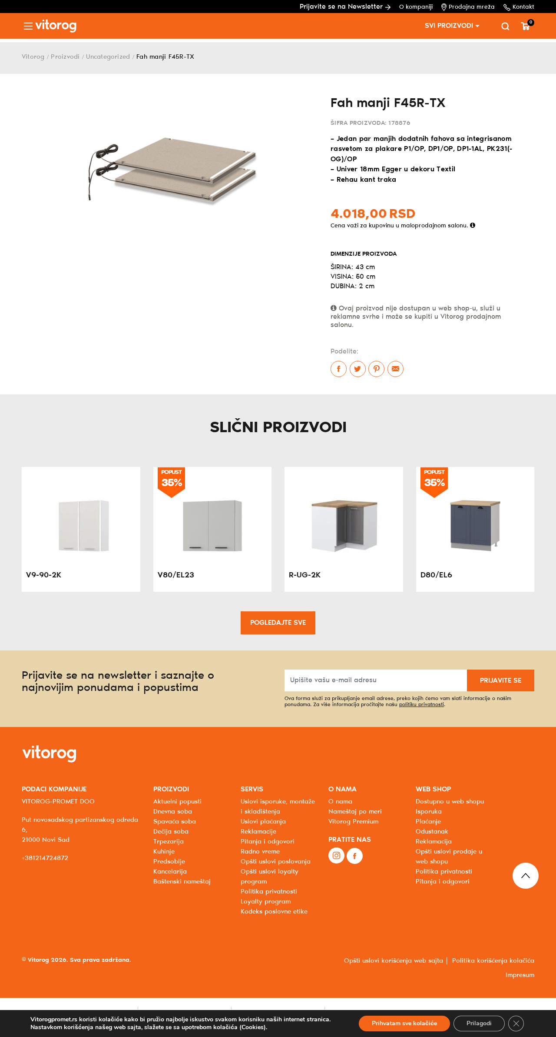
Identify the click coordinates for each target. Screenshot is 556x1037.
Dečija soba (171, 831)
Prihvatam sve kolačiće (404, 1023)
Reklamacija (434, 841)
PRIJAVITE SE (500, 680)
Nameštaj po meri (355, 811)
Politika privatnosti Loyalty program (269, 896)
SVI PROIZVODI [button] (449, 26)
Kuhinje (164, 851)
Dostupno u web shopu (450, 801)
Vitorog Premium (353, 821)
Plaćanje (428, 821)
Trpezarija (168, 841)
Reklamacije (258, 831)
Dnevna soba (172, 811)
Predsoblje (169, 861)
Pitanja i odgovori (268, 841)
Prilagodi (479, 1023)
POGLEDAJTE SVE (278, 623)
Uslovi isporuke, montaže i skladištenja (278, 806)
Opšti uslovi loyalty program (269, 876)
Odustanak (432, 831)
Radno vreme (260, 851)
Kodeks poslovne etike (274, 911)
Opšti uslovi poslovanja (276, 861)
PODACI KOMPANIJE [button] (54, 789)
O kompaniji (416, 7)
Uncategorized (108, 56)
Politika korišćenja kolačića (493, 960)
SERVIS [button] (252, 789)
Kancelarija (170, 871)
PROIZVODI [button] (171, 789)
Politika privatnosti (444, 871)
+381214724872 (45, 858)
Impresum (520, 975)
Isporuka (429, 811)
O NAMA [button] (342, 789)
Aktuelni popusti (177, 801)
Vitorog (33, 56)
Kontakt (523, 7)
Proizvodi (65, 56)
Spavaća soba (174, 821)
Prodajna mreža (472, 7)
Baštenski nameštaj (182, 881)
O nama (340, 801)
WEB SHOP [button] (433, 789)
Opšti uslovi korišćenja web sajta (393, 960)
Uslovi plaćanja (263, 821)
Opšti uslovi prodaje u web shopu (449, 856)
